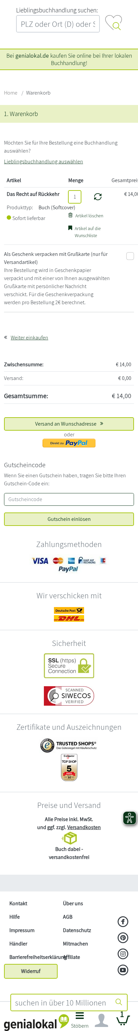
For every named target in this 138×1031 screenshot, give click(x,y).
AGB (67, 916)
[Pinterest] (123, 938)
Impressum (21, 930)
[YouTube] (123, 971)
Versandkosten (84, 827)
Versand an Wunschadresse (66, 423)
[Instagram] (123, 954)
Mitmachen (75, 943)
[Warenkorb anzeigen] (123, 1023)
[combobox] (61, 1002)
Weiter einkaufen (29, 337)
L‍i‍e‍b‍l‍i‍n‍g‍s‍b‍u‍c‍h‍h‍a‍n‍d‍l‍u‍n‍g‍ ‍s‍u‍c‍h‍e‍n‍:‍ (57, 10)
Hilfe (14, 916)
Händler (18, 943)
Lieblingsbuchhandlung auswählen (43, 161)
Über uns (73, 903)
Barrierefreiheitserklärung (33, 957)
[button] (80, 1022)
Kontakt (18, 903)
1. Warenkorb (21, 113)
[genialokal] (36, 1022)
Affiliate (71, 957)
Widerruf (31, 971)
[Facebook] (123, 922)
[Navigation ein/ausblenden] (101, 1020)
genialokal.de (32, 55)
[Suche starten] (119, 1002)
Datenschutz (77, 930)
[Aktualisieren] (97, 197)
